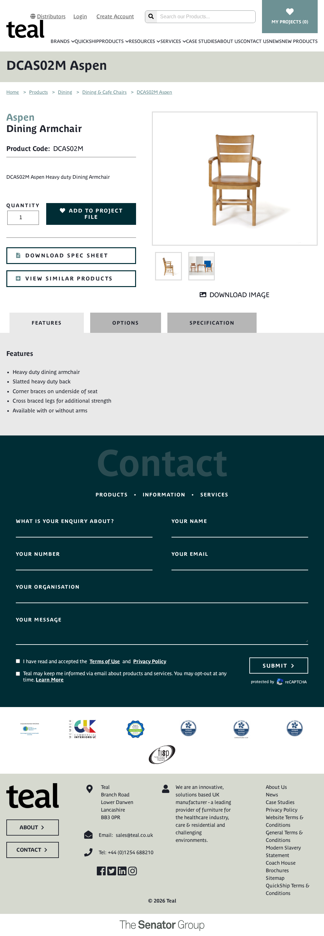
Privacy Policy (149, 661)
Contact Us (254, 41)
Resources (142, 41)
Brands (60, 41)
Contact (28, 850)
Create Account (115, 16)
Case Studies (201, 41)
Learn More (50, 679)
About (29, 827)
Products (111, 41)
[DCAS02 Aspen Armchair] (168, 266)
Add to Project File (96, 213)
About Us (228, 41)
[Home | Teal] (25, 29)
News (275, 41)
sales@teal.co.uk (134, 835)
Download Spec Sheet (66, 255)
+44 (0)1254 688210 (130, 852)
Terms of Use (105, 661)
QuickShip (87, 41)
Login (80, 16)
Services (170, 41)
